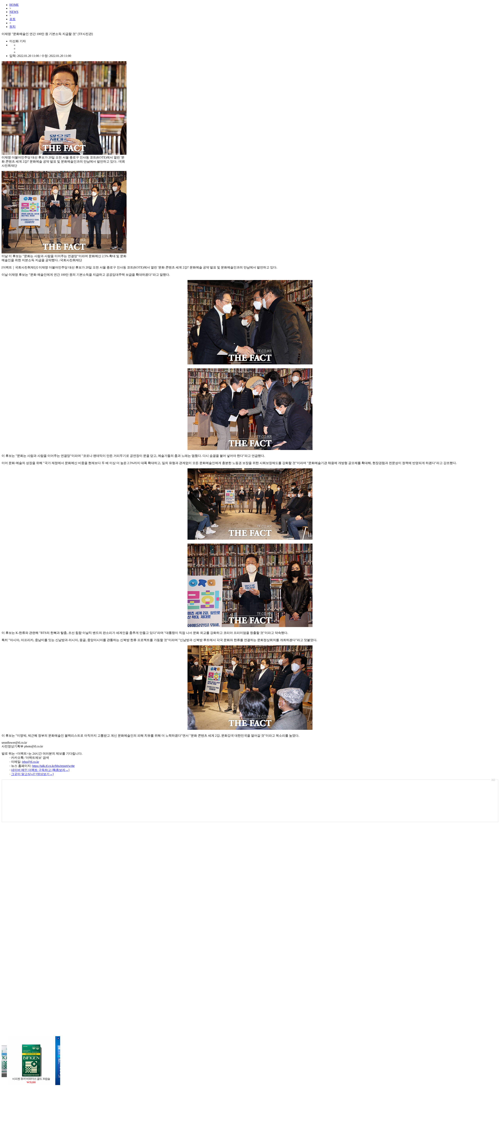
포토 (12, 19)
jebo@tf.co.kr (30, 761)
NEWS (13, 11)
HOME (14, 4)
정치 (12, 26)
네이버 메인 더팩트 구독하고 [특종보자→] (40, 770)
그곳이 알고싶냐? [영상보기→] (32, 774)
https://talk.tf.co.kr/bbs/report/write (53, 766)
